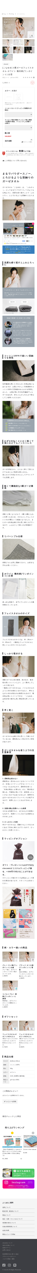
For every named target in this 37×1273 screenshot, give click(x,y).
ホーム (4, 14)
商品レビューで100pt (8, 1234)
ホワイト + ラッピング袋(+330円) (18, 97)
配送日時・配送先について (10, 1211)
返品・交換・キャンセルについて (12, 1219)
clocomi (6, 64)
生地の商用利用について (9, 1226)
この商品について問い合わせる (16, 160)
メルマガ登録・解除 (8, 1259)
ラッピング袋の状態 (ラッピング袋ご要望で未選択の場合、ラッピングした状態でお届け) (18, 121)
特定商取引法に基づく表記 (10, 1254)
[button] (5, 28)
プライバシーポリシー (9, 1256)
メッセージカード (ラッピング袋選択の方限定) (18, 109)
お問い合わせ (6, 1250)
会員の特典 (5, 1230)
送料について (6, 1207)
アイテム (11, 14)
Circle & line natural (29, 1149)
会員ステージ (6, 1247)
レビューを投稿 (11, 1101)
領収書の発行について (9, 1222)
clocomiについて (7, 1243)
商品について (6, 1215)
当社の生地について (8, 1245)
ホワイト (9, 97)
